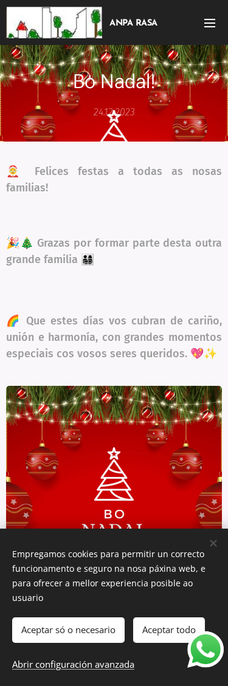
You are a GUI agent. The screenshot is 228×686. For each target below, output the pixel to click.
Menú (210, 22)
